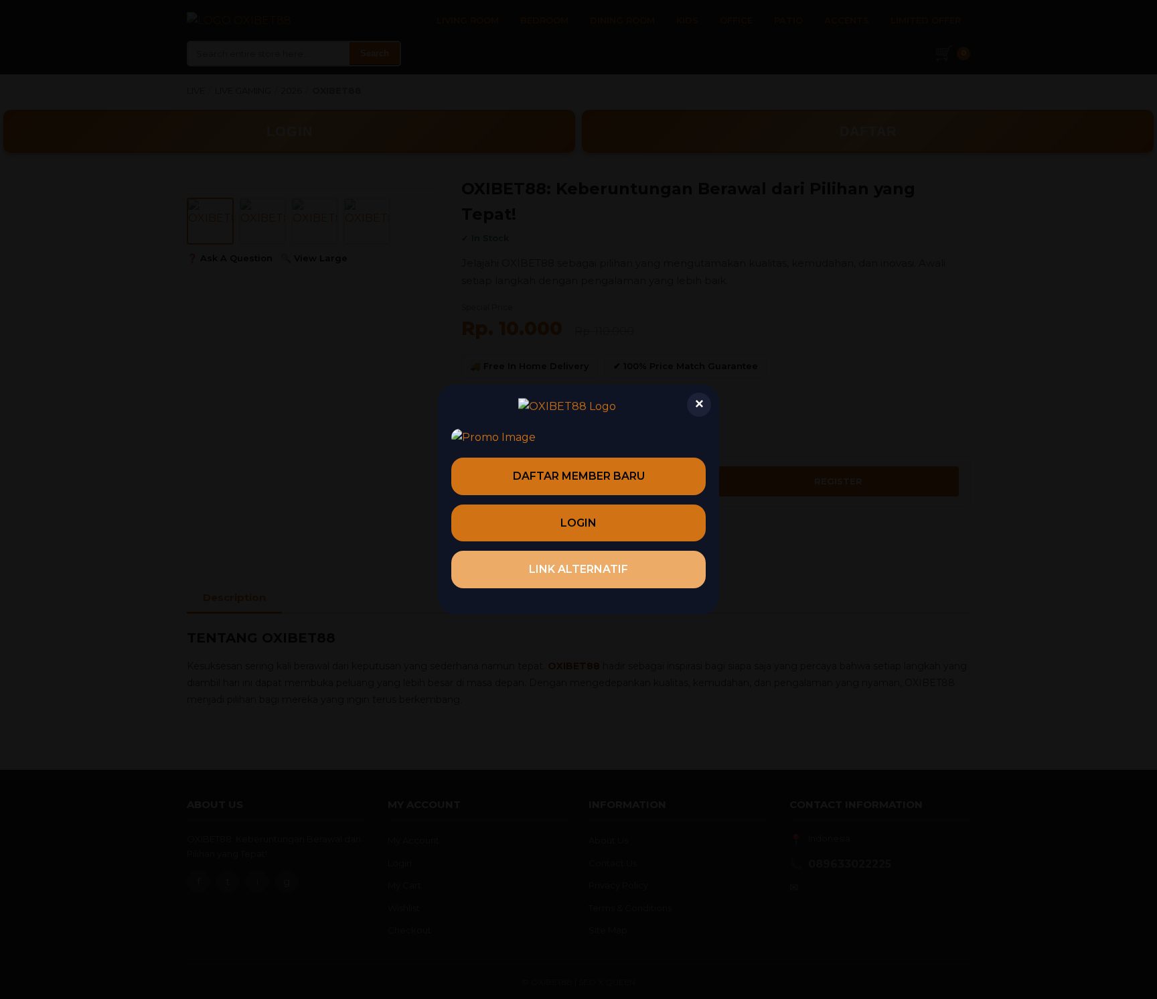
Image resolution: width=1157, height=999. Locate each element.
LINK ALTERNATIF (578, 569)
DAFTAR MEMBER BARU (579, 476)
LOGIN (578, 523)
